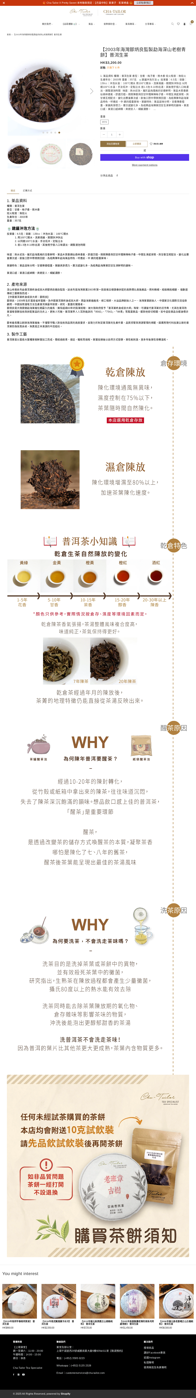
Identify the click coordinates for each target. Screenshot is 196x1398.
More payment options (145, 165)
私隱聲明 (149, 1362)
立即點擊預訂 (143, 3)
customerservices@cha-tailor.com (85, 1373)
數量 (102, 128)
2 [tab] (47, 133)
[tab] (13, 190)
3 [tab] (51, 133)
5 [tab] (59, 133)
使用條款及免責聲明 (155, 1367)
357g (104, 122)
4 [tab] (55, 133)
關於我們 (46, 24)
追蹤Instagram (152, 1357)
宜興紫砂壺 (109, 24)
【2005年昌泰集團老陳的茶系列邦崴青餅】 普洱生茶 (137, 1322)
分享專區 (149, 24)
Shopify (65, 1393)
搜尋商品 (149, 1347)
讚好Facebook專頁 (154, 1352)
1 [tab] (43, 133)
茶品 (91, 24)
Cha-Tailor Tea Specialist (27, 1368)
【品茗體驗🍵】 (70, 24)
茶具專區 (129, 24)
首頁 (9, 35)
